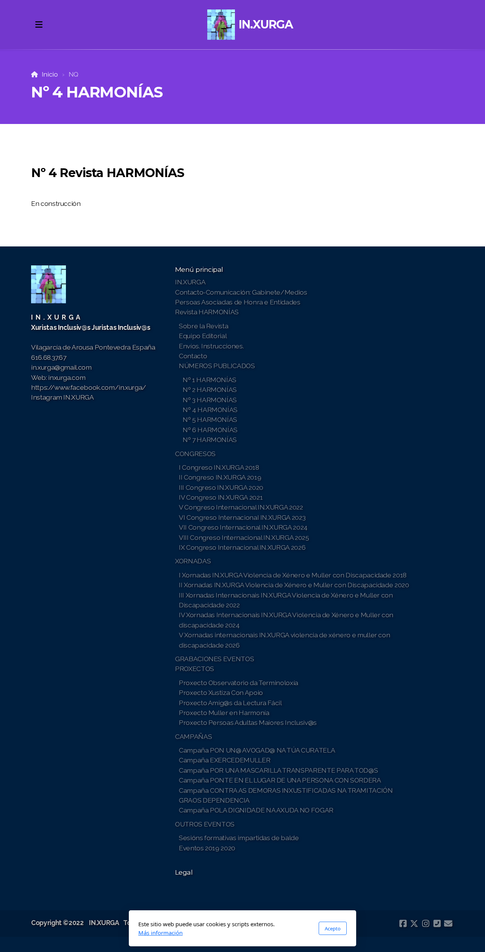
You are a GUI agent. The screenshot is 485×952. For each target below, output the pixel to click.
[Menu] (38, 24)
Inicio (50, 74)
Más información (160, 932)
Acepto (333, 928)
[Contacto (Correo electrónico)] (448, 923)
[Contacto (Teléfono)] (437, 923)
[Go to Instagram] (425, 923)
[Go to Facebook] (402, 923)
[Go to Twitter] (414, 923)
